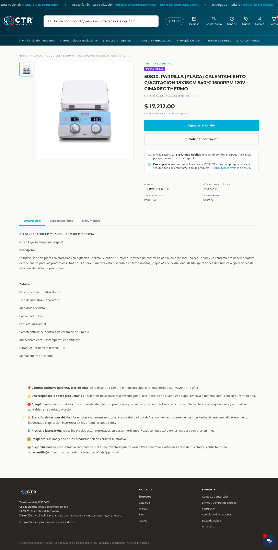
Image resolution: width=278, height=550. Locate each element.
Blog (141, 514)
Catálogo (144, 502)
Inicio (22, 55)
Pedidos (194, 24)
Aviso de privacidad (138, 543)
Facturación (209, 508)
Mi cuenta (208, 526)
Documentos (91, 220)
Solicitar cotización (204, 139)
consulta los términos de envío (231, 168)
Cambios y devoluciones (216, 514)
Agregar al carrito (201, 125)
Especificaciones (61, 220)
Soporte (232, 24)
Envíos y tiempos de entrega (219, 502)
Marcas (143, 508)
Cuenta (259, 24)
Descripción (32, 220)
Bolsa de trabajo (212, 520)
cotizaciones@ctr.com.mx (52, 507)
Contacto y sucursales (215, 496)
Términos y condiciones (112, 543)
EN (180, 21)
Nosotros (145, 496)
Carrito (273, 20)
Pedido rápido (213, 24)
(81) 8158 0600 (40, 502)
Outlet (246, 24)
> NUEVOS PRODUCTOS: (44, 55)
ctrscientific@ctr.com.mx (44, 511)
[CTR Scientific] (18, 21)
